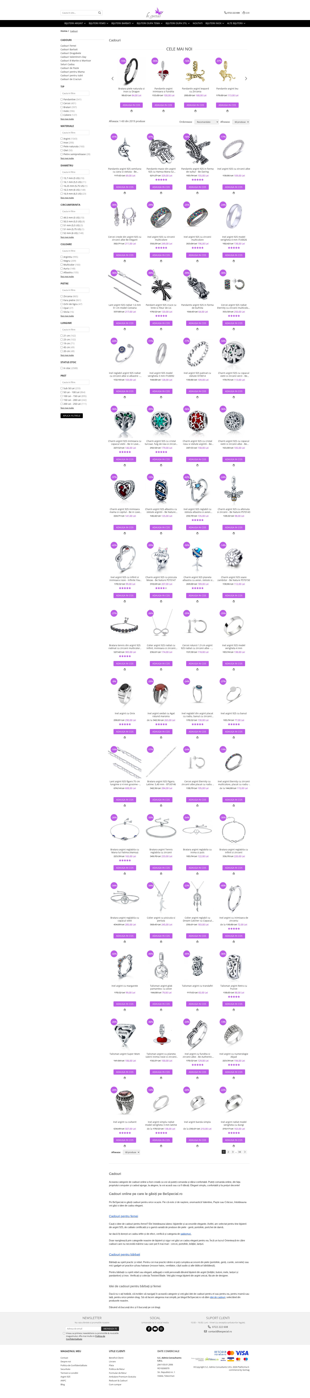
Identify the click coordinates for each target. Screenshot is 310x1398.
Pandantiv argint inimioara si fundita (163, 90)
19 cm (66, 343)
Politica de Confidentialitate (74, 1365)
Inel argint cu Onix (125, 713)
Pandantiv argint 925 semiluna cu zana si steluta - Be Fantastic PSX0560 (124, 170)
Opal (66, 307)
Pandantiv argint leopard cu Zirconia (195, 90)
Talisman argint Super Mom (125, 1053)
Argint (66, 138)
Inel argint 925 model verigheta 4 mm (233, 647)
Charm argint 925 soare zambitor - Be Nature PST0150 (233, 579)
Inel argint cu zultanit (124, 1122)
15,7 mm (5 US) (71, 178)
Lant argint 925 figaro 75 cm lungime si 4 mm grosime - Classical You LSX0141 (125, 783)
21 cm (66, 335)
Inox (65, 142)
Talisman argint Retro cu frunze (233, 987)
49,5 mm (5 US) (71, 217)
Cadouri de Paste (70, 68)
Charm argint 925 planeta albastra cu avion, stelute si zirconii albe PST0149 (197, 579)
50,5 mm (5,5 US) (72, 221)
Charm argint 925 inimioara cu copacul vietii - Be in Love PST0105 (124, 442)
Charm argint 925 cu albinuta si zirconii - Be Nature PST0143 (233, 511)
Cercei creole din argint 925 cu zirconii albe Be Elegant (124, 238)
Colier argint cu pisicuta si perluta (161, 919)
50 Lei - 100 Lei (71, 392)
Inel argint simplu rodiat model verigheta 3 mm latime (161, 1123)
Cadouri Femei (68, 45)
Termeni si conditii (69, 1372)
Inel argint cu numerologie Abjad (233, 1055)
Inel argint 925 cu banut (234, 713)
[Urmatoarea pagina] (245, 1152)
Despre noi (66, 1361)
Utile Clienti (117, 1351)
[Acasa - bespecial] (155, 12)
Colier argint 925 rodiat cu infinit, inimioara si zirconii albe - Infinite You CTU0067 (161, 647)
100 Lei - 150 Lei (72, 396)
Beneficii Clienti (116, 1357)
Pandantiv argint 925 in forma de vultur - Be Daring (197, 170)
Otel (65, 150)
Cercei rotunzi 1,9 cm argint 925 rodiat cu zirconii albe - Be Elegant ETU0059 (197, 647)
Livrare (112, 1361)
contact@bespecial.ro (220, 1331)
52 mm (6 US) (70, 233)
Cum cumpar (115, 1384)
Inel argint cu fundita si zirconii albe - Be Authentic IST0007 (197, 1055)
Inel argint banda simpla (197, 1122)
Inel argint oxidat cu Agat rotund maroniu (161, 715)
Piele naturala (70, 146)
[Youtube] (155, 1329)
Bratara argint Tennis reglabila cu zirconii (161, 851)
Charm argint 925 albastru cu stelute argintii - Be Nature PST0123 (161, 511)
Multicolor (68, 264)
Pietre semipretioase (74, 154)
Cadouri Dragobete (71, 53)
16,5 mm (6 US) (71, 189)
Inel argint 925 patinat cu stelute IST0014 (197, 374)
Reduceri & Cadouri (118, 1380)
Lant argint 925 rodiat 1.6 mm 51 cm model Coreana (125, 306)
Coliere (67, 114)
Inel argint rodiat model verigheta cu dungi (234, 1123)
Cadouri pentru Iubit (72, 75)
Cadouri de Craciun (71, 79)
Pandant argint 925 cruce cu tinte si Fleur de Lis (161, 306)
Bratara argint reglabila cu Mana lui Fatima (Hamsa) (124, 851)
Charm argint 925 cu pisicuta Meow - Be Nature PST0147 (161, 579)
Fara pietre (69, 300)
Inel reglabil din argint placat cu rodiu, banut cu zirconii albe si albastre (197, 715)
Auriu (66, 268)
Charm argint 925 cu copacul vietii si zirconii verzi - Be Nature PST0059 (233, 374)
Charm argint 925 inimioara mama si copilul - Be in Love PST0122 (125, 511)
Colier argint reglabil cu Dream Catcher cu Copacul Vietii (197, 919)
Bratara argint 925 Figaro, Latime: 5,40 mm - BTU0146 (161, 783)
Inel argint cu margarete (125, 985)
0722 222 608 (220, 1326)
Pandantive (69, 99)
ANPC (63, 1380)
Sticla (66, 311)
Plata (111, 1365)
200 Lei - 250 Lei (72, 403)
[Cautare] (100, 13)
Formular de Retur (118, 1372)
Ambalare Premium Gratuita (122, 1376)
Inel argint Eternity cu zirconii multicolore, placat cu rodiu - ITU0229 (234, 783)
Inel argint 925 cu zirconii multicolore (161, 238)
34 (239, 1151)
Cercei (66, 103)
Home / (65, 31)
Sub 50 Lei (69, 388)
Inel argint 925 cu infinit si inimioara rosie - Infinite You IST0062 (124, 579)
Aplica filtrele (71, 415)
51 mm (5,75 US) (72, 229)
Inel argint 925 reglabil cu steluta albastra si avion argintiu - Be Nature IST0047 (197, 511)
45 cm (66, 347)
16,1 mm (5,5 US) (72, 182)
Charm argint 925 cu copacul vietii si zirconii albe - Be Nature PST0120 (233, 442)
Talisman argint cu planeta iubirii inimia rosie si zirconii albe (161, 1055)
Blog (63, 1384)
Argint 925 (65, 1376)
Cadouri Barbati (69, 49)
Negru (66, 260)
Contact (64, 1357)
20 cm (66, 351)
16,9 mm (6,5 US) (72, 193)
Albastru (68, 272)
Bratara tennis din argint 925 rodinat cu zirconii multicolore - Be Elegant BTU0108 (124, 647)
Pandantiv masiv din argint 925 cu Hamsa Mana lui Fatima (161, 170)
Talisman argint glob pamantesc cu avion (161, 987)
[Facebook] (149, 1329)
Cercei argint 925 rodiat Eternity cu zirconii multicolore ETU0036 (233, 306)
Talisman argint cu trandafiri (197, 985)
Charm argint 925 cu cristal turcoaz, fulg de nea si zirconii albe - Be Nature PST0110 (161, 442)
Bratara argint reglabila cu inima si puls (197, 851)
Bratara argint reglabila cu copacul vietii (124, 919)
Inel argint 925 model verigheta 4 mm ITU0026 (234, 238)
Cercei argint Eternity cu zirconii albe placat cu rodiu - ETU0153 (197, 783)
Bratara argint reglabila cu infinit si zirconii (233, 851)
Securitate (65, 1369)
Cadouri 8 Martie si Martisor (76, 60)
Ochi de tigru (70, 304)
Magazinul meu (71, 1351)
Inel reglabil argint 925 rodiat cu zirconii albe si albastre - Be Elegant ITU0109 (125, 374)
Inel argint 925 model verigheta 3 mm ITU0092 (161, 374)
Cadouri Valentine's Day (73, 56)
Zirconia (67, 296)
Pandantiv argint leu (227, 88)
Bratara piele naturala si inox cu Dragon (131, 90)
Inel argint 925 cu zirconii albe (233, 168)
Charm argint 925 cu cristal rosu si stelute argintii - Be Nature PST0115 (197, 442)
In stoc (67, 368)
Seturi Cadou (68, 64)
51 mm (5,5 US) (71, 225)
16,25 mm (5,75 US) (73, 185)
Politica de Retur (117, 1369)
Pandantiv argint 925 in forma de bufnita (197, 306)
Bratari (67, 107)
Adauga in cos (163, 105)
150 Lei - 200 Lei (72, 399)
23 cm (66, 339)
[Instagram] (161, 1329)
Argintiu (67, 256)
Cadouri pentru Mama (73, 71)
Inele (66, 111)
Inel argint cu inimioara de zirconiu (233, 919)
